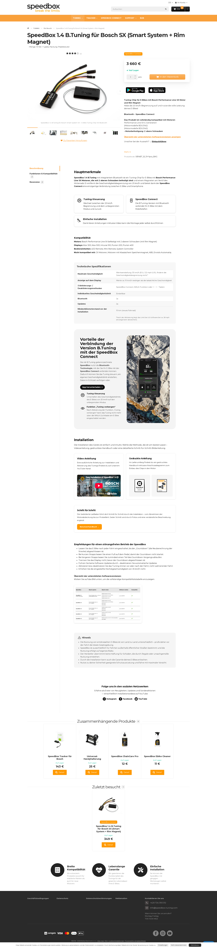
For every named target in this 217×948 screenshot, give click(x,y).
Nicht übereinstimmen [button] (178, 945)
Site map (100, 941)
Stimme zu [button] (195, 945)
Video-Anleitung (86, 458)
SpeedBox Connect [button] (133, 54)
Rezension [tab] (36, 182)
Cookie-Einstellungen (116, 941)
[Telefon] (147, 903)
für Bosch (48, 28)
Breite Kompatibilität (76, 868)
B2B (142, 18)
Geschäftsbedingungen (38, 898)
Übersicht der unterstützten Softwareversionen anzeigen (152, 137)
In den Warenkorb (169, 77)
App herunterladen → (92, 387)
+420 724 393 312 (158, 903)
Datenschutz (62, 898)
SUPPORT (129, 18)
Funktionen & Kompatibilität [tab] (43, 175)
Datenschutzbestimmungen (99, 898)
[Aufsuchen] (166, 9)
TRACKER (90, 18)
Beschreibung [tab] (36, 168)
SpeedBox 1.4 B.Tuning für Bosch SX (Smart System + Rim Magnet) (108, 829)
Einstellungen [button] (162, 945)
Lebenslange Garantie (116, 868)
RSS (106, 941)
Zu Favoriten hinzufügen (75, 140)
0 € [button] (181, 9)
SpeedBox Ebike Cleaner (157, 756)
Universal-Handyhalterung (92, 757)
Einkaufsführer (159, 141)
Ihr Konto (181, 2)
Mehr (127, 152)
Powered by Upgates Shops (135, 941)
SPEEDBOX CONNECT (111, 18)
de (171, 3)
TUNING (77, 18)
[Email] (147, 908)
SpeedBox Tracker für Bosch (60, 757)
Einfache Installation (157, 868)
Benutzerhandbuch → (89, 527)
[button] (187, 9)
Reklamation (121, 898)
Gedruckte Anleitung (140, 458)
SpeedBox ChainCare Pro (124, 756)
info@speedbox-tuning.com (164, 908)
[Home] (43, 7)
